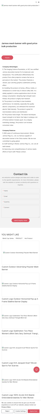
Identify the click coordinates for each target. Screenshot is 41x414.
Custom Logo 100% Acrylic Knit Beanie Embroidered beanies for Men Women (18, 396)
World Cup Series (8, 238)
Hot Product (28, 238)
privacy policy (6, 407)
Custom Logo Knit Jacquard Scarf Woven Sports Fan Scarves (19, 364)
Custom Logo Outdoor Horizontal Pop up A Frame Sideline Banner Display (20, 300)
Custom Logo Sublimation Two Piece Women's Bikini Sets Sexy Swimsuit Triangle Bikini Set (20, 332)
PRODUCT (19, 238)
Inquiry (7, 57)
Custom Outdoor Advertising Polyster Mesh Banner (20, 268)
